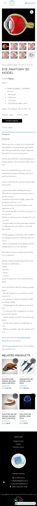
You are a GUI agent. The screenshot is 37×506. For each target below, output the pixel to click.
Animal (9, 65)
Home (4, 65)
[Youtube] (16, 500)
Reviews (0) (5, 139)
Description (6, 134)
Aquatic (15, 65)
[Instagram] (21, 500)
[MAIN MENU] (5, 3)
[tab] (18, 134)
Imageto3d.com (13, 346)
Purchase (12, 121)
